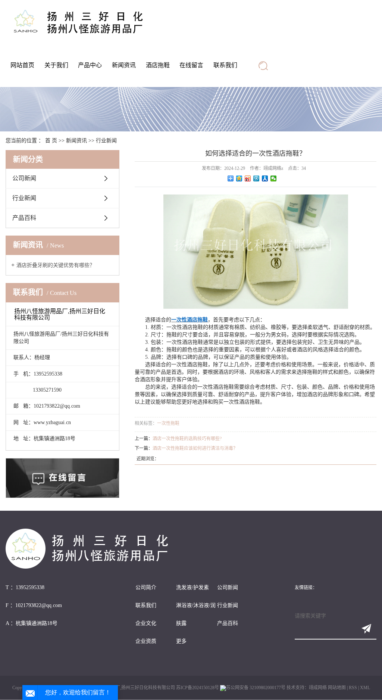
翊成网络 (318, 687)
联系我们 (225, 65)
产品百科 (24, 218)
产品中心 (90, 65)
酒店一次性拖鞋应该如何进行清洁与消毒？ (195, 448)
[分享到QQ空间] (239, 178)
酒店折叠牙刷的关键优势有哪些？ (55, 265)
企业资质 (145, 641)
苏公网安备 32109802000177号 (255, 687)
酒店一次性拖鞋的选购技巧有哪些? (187, 438)
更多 (181, 641)
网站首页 (22, 65)
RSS (353, 687)
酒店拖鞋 (158, 65)
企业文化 (145, 623)
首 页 (51, 140)
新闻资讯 (124, 65)
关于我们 (56, 65)
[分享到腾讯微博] (256, 178)
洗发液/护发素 (192, 587)
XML (365, 687)
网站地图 (337, 687)
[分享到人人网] (265, 178)
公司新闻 (24, 178)
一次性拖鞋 (168, 423)
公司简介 (145, 587)
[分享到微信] (273, 178)
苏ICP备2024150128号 (197, 687)
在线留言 (191, 65)
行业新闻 (106, 140)
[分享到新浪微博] (248, 178)
